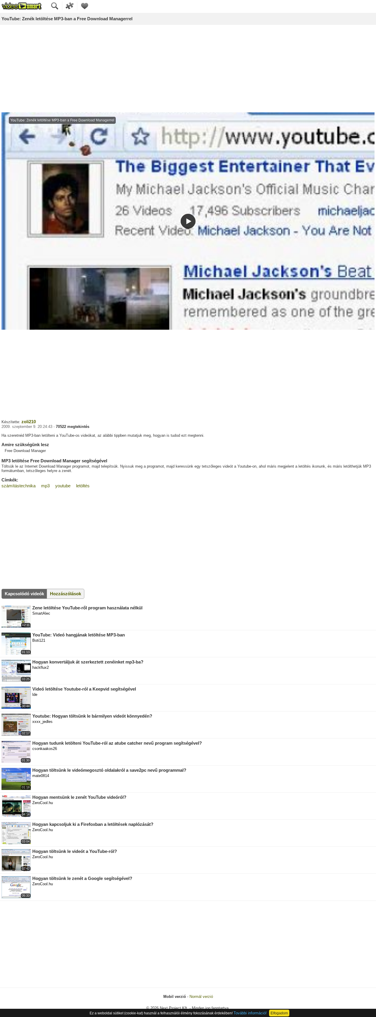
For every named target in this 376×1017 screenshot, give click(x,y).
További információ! (250, 1013)
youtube (62, 485)
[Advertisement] (188, 69)
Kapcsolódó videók (24, 593)
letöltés (83, 485)
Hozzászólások (65, 593)
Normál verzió (201, 996)
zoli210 (28, 421)
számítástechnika (18, 485)
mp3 (45, 485)
